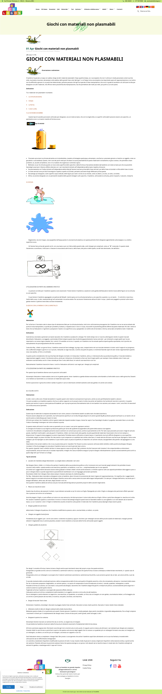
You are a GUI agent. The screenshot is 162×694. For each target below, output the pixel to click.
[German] (147, 7)
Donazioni (52, 9)
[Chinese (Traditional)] (137, 7)
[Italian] (150, 7)
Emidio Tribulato (54, 51)
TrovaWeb (96, 691)
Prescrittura (43, 51)
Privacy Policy (26, 690)
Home (37, 9)
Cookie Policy (19, 690)
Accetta (8, 687)
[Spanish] (153, 7)
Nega (21, 687)
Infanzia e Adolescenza (91, 9)
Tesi (72, 9)
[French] (144, 7)
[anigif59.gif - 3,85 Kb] (31, 123)
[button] (43, 672)
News (111, 9)
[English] (140, 7)
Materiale (64, 9)
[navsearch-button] (138, 11)
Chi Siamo (44, 9)
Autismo (78, 9)
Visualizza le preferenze (36, 687)
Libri (58, 9)
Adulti (104, 9)
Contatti (119, 9)
